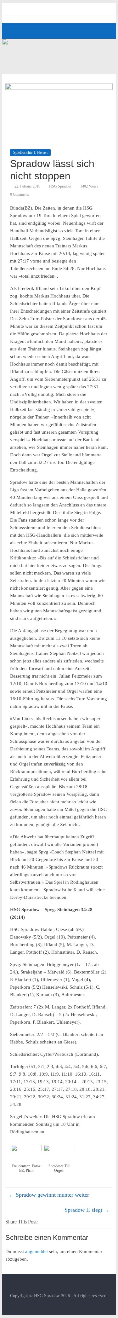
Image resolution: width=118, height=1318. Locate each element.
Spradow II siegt (87, 1210)
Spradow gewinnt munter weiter (48, 1195)
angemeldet (36, 1251)
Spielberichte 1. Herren (30, 152)
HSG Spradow (60, 186)
